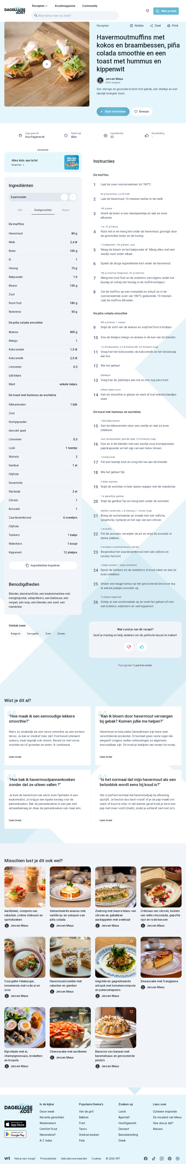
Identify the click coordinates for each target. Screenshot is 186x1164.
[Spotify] (178, 1159)
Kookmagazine (65, 6)
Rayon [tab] (66, 210)
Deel (158, 25)
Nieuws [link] (158, 1129)
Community (89, 6)
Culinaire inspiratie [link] (165, 1111)
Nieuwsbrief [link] (48, 1134)
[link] (15, 11)
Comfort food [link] (48, 1129)
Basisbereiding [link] (128, 1134)
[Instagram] (162, 1159)
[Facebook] (146, 1159)
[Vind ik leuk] (142, 647)
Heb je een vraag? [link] (25, 1158)
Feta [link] (82, 1140)
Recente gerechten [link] (52, 1117)
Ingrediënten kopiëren (45, 565)
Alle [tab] (20, 210)
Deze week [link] (47, 1111)
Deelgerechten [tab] (43, 210)
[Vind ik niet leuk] (129, 647)
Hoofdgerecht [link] (127, 1123)
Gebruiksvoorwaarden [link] (74, 1158)
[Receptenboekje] (147, 11)
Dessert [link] (123, 1129)
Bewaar (144, 111)
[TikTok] (154, 1159)
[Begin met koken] (47, 64)
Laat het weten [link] (143, 665)
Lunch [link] (122, 1111)
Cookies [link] (96, 1158)
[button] (16, 634)
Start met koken (115, 111)
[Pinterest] (170, 1159)
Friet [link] (82, 1123)
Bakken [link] (83, 1117)
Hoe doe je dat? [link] (163, 1123)
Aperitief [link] (124, 1117)
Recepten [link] (103, 25)
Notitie (139, 25)
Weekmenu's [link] (48, 1123)
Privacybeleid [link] (48, 1158)
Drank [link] (122, 1140)
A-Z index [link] (46, 1140)
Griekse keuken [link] (89, 1134)
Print (175, 25)
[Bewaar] (41, 871)
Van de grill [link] (86, 1111)
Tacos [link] (83, 1129)
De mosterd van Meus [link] (167, 1117)
